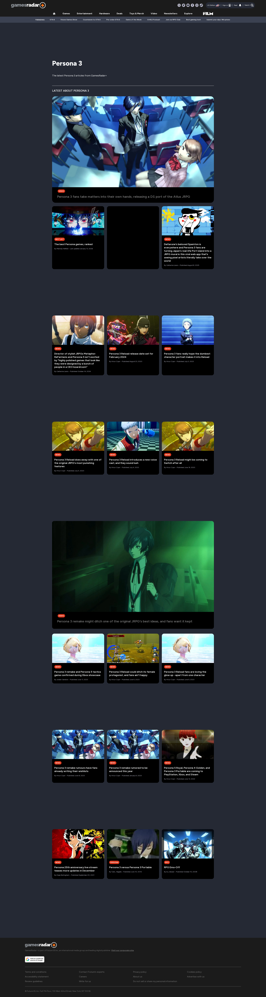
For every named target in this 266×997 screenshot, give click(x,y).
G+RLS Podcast (153, 20)
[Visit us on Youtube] (188, 5)
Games (66, 13)
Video (154, 13)
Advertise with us (195, 976)
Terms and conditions (35, 972)
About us (137, 976)
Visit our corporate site (122, 950)
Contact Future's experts (91, 972)
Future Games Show (69, 20)
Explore (188, 13)
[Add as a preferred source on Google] (34, 959)
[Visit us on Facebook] (192, 5)
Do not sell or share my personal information (155, 981)
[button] (249, 5)
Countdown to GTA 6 (92, 20)
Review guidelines (34, 981)
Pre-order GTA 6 (113, 20)
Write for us (85, 981)
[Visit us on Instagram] (197, 5)
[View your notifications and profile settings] (240, 5)
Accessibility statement (37, 976)
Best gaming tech (193, 20)
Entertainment (84, 13)
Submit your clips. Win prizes (218, 20)
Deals (119, 13)
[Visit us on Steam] (201, 5)
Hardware (104, 13)
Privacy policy (139, 972)
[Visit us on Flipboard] (183, 5)
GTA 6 (52, 20)
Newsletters (170, 13)
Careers (83, 976)
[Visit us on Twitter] (179, 5)
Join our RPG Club (173, 20)
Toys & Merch (136, 13)
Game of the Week (133, 20)
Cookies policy (194, 972)
